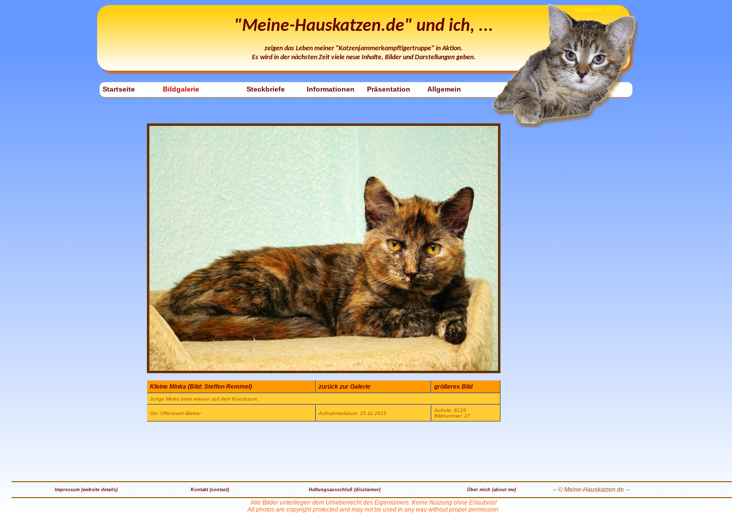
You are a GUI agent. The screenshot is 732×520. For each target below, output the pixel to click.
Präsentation (388, 89)
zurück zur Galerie (344, 386)
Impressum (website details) (86, 489)
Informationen (331, 89)
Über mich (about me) (491, 489)
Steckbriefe (265, 89)
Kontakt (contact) (210, 489)
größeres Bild (453, 386)
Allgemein (444, 89)
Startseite (119, 89)
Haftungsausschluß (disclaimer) (344, 489)
